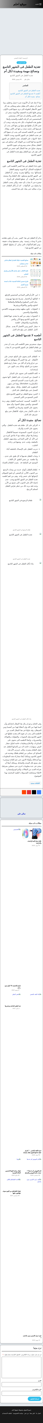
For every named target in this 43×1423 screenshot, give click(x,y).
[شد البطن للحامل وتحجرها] (11, 998)
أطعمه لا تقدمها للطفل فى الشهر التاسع (25, 93)
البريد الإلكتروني (36, 1389)
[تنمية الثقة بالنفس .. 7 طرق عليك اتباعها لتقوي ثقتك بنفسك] (31, 1070)
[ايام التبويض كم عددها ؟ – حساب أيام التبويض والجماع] (31, 1163)
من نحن (26, 1413)
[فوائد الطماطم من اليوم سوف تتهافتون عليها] (11, 1183)
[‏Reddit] (24, 792)
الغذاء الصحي (18, 58)
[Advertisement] (21, 31)
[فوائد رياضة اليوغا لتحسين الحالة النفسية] (11, 1163)
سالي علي (27, 79)
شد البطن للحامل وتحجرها (13, 1006)
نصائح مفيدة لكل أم (32, 96)
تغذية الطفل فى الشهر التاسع (29, 90)
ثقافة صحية (35, 783)
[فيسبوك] (39, 792)
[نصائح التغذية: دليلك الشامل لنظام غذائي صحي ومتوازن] (35, 262)
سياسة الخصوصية (18, 1413)
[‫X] (34, 792)
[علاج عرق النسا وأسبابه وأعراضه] (31, 833)
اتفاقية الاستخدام (7, 1413)
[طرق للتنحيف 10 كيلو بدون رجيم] (11, 906)
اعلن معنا (32, 1413)
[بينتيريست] (29, 792)
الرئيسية (25, 58)
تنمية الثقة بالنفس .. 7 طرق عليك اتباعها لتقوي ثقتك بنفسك (32, 1151)
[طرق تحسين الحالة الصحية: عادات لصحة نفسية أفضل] (35, 283)
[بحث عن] (33, 5)
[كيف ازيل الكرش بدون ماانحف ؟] (31, 1256)
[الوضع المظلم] (29, 5)
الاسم (39, 1380)
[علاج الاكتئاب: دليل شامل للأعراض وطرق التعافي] (35, 273)
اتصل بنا (38, 1413)
